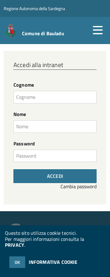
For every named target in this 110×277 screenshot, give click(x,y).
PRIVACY (14, 245)
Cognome (23, 84)
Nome (19, 114)
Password (24, 143)
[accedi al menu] (98, 30)
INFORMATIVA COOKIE (53, 262)
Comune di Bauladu (43, 33)
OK (17, 262)
